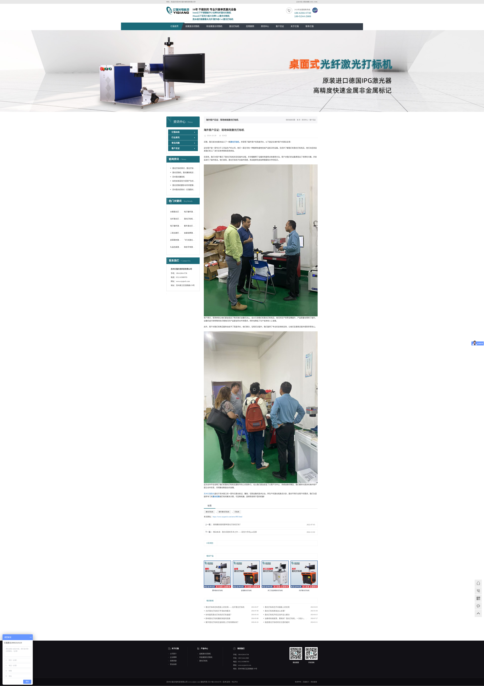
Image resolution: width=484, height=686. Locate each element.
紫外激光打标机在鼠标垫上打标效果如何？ (222, 622)
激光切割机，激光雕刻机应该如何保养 (184, 172)
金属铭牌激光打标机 (190, 233)
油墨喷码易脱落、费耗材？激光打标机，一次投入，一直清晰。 (289, 618)
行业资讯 (176, 137)
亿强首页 (174, 26)
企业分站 (299, 2)
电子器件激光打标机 (190, 212)
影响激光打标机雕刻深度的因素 (218, 618)
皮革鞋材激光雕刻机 (176, 240)
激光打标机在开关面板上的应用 (277, 607)
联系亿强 (310, 26)
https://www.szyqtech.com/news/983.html (227, 517)
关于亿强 (295, 26)
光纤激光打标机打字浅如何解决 (218, 611)
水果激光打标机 (176, 212)
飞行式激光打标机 (190, 240)
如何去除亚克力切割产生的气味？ (184, 181)
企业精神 (173, 657)
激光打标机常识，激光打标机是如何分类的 (184, 168)
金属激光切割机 (192, 26)
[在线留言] (478, 605)
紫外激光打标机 (190, 226)
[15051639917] (478, 590)
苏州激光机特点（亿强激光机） (184, 190)
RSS (311, 2)
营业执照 (173, 664)
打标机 (237, 512)
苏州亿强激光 (209, 494)
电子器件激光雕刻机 (176, 226)
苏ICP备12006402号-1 (215, 682)
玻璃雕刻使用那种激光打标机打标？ (227, 525)
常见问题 (176, 143)
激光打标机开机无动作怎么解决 (277, 615)
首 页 (298, 120)
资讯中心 (265, 26)
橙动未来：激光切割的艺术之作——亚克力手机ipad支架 (235, 532)
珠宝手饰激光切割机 (190, 247)
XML (316, 2)
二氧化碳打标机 (176, 233)
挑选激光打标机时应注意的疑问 (277, 622)
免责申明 (298, 682)
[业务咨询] (478, 583)
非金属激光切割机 (214, 26)
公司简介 (173, 654)
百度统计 (306, 682)
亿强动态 (176, 132)
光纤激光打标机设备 (176, 219)
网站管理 (314, 682)
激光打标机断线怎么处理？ (275, 611)
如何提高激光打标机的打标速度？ (219, 615)
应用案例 (250, 26)
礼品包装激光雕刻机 (176, 247)
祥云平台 (235, 682)
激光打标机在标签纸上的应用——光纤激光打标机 (225, 607)
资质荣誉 (173, 661)
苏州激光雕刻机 (178, 177)
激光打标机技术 (190, 219)
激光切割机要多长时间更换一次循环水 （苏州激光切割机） (184, 185)
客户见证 (280, 26)
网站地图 (306, 2)
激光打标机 (234, 26)
